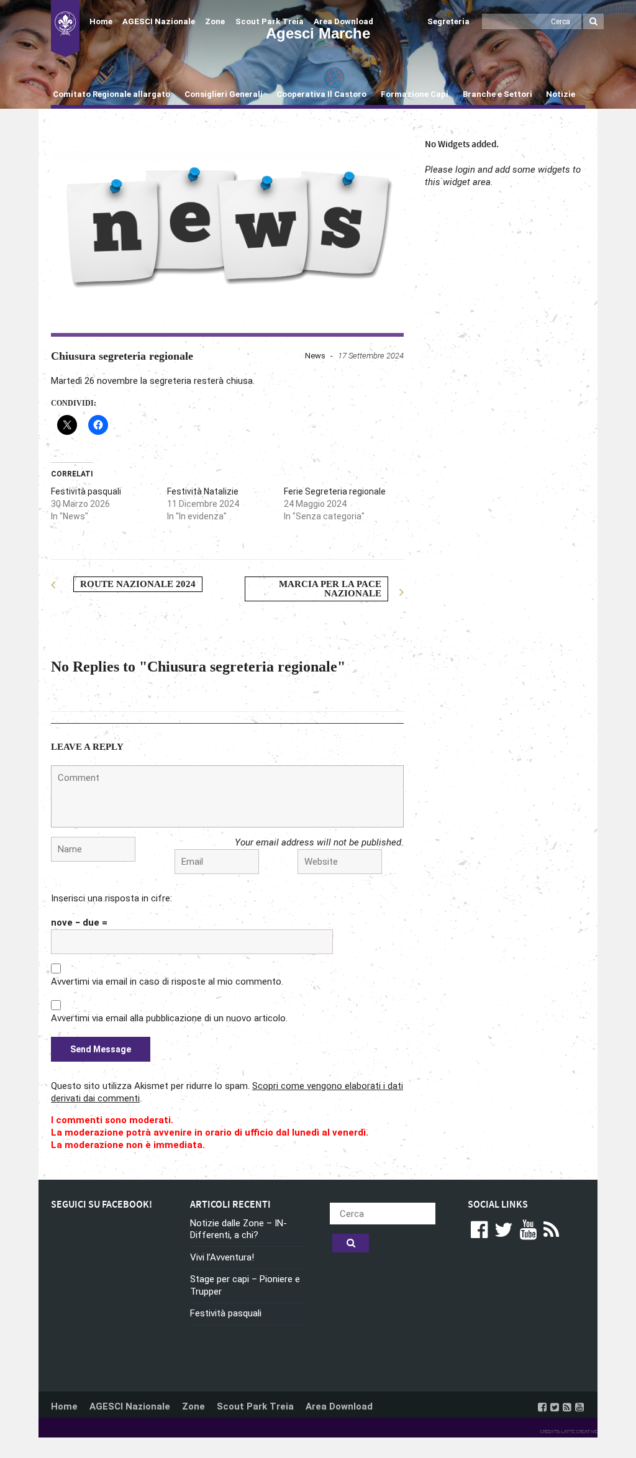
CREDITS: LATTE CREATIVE (568, 1431)
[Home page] (65, 28)
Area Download (343, 21)
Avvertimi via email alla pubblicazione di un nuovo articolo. (169, 1018)
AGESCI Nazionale (158, 21)
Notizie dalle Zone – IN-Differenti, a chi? (238, 1229)
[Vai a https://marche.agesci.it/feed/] (567, 1407)
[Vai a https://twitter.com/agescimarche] (554, 1407)
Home (100, 21)
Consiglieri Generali (223, 94)
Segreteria (448, 21)
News (315, 355)
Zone (215, 21)
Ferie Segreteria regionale (335, 491)
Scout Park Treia (269, 21)
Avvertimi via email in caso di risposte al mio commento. (167, 981)
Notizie (560, 94)
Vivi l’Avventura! (222, 1257)
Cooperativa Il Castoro (321, 94)
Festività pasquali (86, 491)
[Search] (593, 21)
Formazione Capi (414, 94)
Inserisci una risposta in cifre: (111, 898)
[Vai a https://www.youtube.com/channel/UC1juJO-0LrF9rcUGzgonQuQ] (579, 1407)
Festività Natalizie (202, 491)
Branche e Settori (497, 94)
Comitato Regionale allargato (111, 94)
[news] (227, 230)
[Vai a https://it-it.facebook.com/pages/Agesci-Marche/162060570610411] (542, 1407)
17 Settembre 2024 (371, 355)
